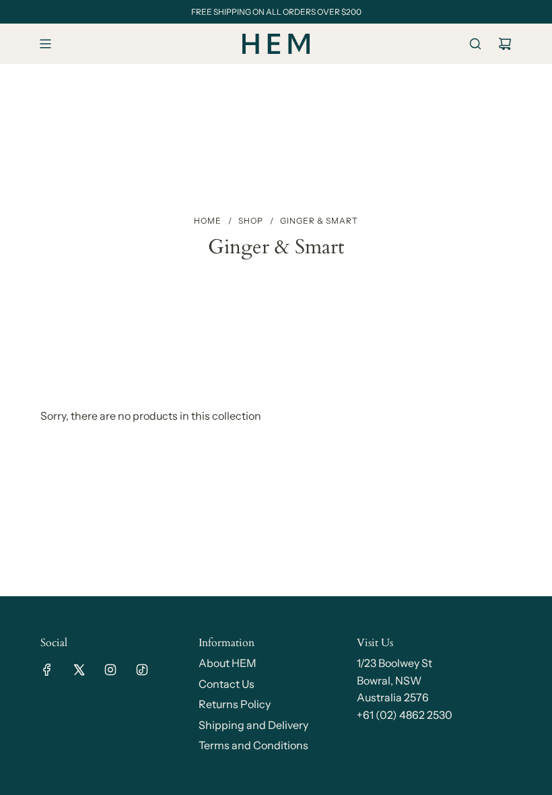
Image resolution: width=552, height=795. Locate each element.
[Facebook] (47, 670)
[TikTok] (142, 670)
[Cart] (505, 44)
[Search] (475, 44)
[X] (79, 670)
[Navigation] (45, 44)
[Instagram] (110, 670)
